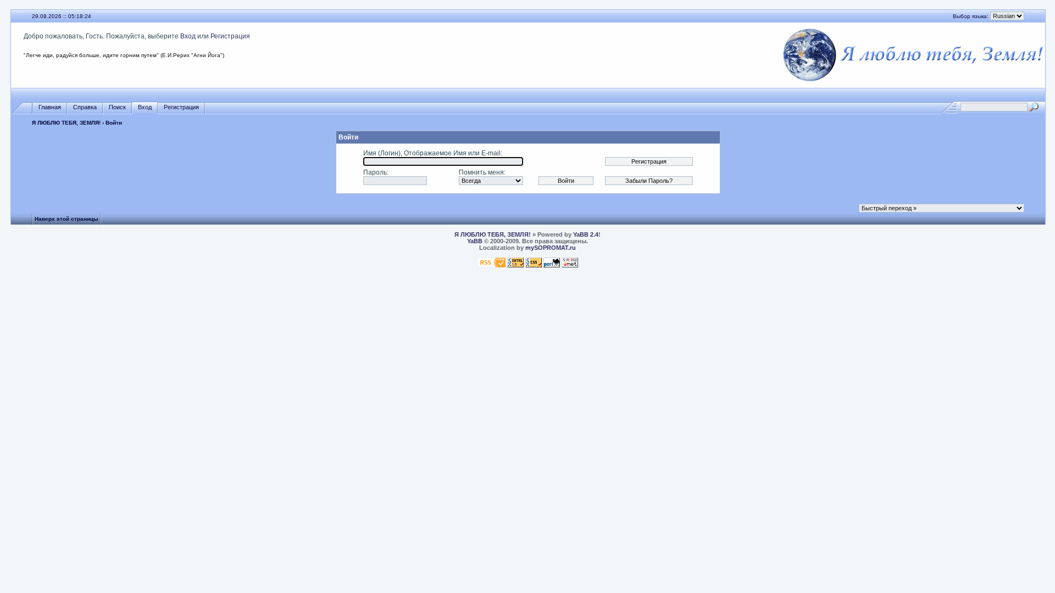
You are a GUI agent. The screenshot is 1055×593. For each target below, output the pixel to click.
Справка (85, 107)
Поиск (117, 107)
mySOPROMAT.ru (550, 247)
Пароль (375, 172)
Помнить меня (481, 172)
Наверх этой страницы (66, 219)
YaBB (474, 241)
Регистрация (230, 36)
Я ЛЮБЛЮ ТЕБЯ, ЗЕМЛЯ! (66, 123)
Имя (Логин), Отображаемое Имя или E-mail (432, 153)
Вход (188, 36)
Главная (49, 107)
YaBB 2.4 (585, 234)
